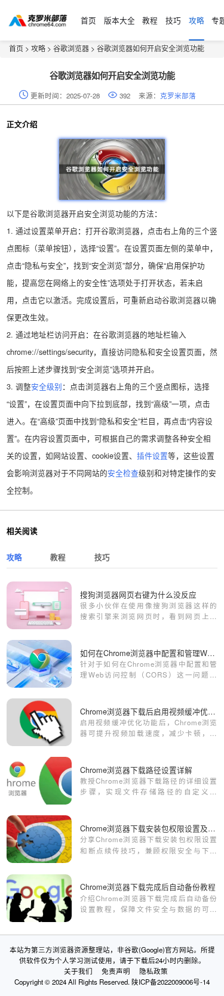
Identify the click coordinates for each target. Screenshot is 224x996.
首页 (88, 20)
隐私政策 (153, 971)
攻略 (196, 20)
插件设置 (152, 455)
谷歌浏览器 (71, 48)
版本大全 (119, 20)
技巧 (173, 20)
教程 (150, 20)
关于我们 (78, 971)
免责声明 (116, 971)
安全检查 (123, 472)
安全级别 (46, 386)
